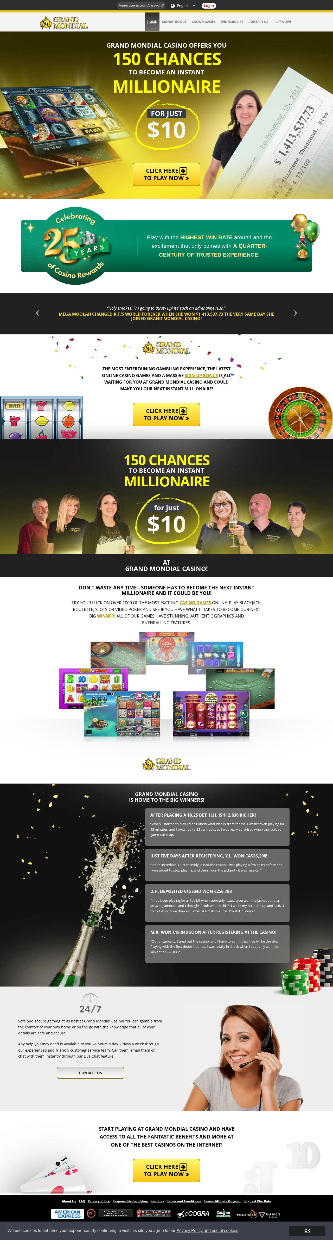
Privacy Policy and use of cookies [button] (207, 1230)
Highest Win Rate (257, 1201)
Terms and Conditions (184, 1201)
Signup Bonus (174, 22)
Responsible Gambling (130, 1201)
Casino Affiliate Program (222, 1201)
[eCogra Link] (194, 1213)
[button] (49, 313)
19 (90, 1213)
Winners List (232, 22)
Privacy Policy (99, 1201)
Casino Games (204, 22)
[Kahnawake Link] (154, 1213)
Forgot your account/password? (141, 5)
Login (209, 5)
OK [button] (307, 1231)
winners (191, 799)
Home (152, 22)
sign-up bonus (201, 375)
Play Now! (282, 22)
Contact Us (258, 22)
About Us (69, 1201)
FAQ (82, 1201)
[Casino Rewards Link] (223, 1213)
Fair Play (157, 1201)
